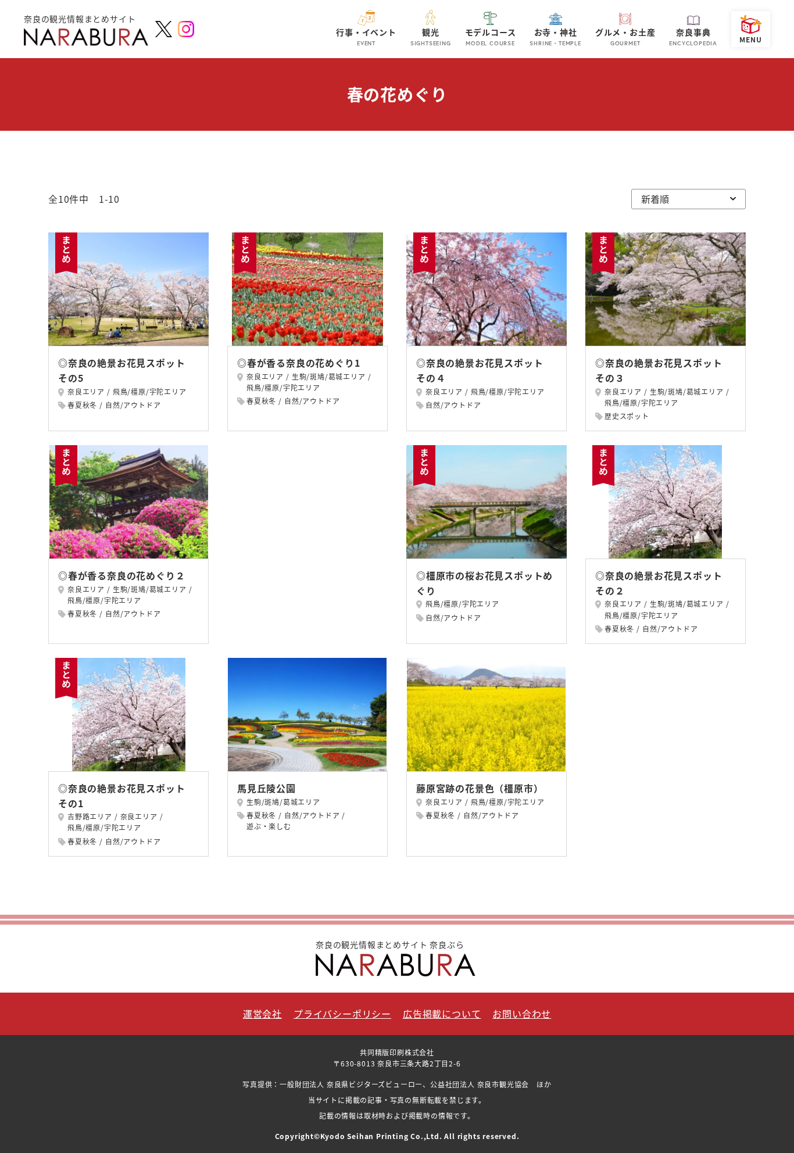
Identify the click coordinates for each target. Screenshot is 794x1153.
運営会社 (262, 1013)
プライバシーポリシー (342, 1013)
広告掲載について (442, 1013)
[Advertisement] (307, 513)
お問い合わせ (521, 1013)
